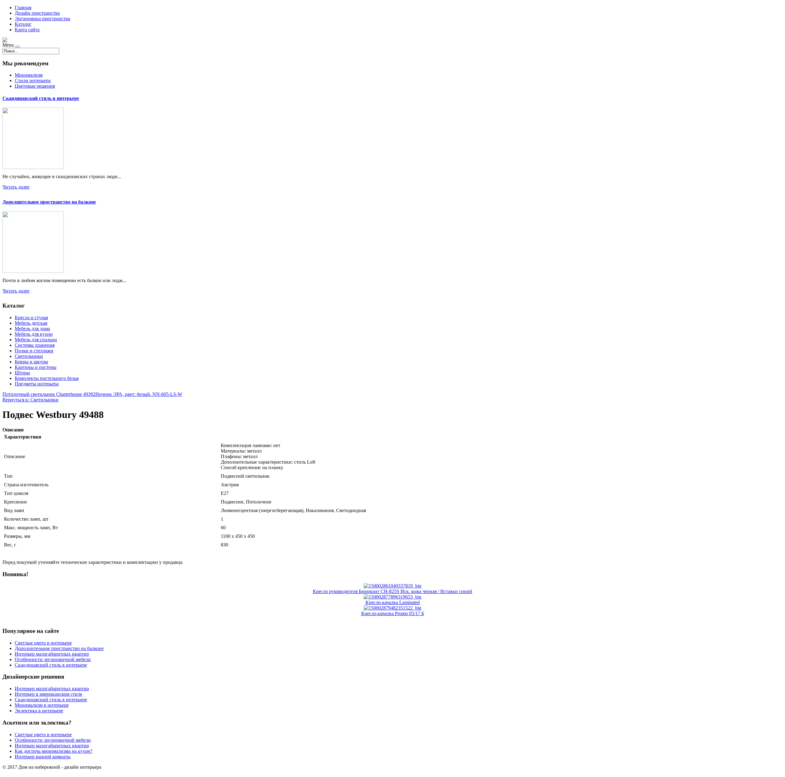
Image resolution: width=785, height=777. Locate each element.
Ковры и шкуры (31, 361)
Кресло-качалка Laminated (393, 602)
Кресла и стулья (31, 317)
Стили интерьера (33, 80)
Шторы (22, 372)
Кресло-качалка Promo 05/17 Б (392, 613)
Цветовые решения (35, 86)
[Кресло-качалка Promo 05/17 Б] (392, 607)
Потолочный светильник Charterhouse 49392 (48, 394)
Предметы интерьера (37, 383)
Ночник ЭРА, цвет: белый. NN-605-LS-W (138, 394)
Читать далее (15, 186)
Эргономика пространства (42, 18)
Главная (23, 7)
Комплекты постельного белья (46, 378)
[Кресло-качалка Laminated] (392, 596)
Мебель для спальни (36, 339)
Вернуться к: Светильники (30, 399)
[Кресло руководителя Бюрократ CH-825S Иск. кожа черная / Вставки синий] (392, 585)
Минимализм (29, 75)
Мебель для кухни (34, 334)
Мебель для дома (32, 328)
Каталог (23, 24)
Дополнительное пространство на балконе (49, 202)
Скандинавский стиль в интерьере (40, 98)
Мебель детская (31, 323)
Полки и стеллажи (34, 350)
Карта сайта (27, 29)
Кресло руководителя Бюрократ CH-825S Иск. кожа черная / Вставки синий (392, 591)
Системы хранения (35, 345)
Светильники (29, 356)
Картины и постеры (35, 367)
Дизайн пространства (37, 13)
